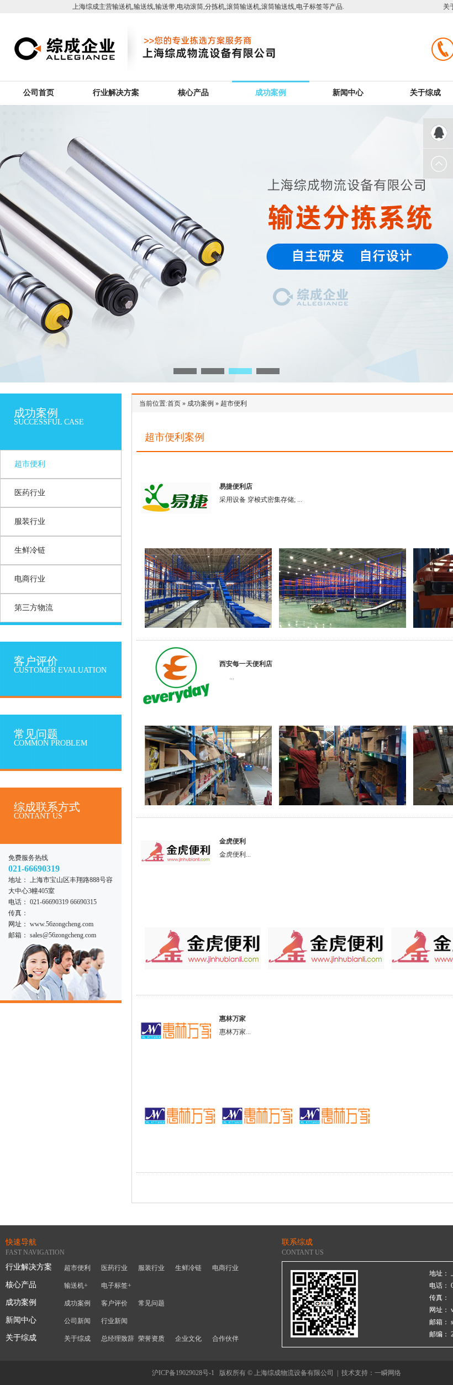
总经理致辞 (117, 1338)
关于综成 (425, 92)
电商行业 (29, 579)
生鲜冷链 (29, 550)
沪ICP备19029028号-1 (183, 1373)
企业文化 (188, 1338)
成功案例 (270, 92)
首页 (174, 403)
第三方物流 (33, 608)
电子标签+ (116, 1285)
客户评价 (114, 1303)
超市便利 (29, 464)
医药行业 (29, 493)
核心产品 (193, 92)
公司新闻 (77, 1321)
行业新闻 (114, 1321)
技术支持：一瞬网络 (371, 1373)
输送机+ (76, 1285)
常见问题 (151, 1303)
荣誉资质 (151, 1338)
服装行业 (29, 521)
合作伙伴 (225, 1338)
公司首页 (38, 92)
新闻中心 (348, 92)
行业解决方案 (116, 92)
